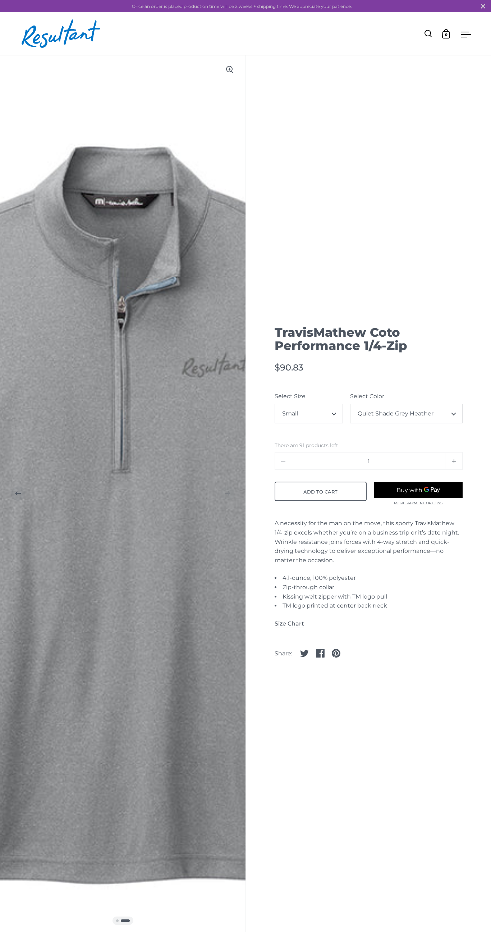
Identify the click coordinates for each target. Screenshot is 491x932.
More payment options (418, 503)
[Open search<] (428, 33)
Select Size (290, 396)
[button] (18, 493)
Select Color (367, 396)
